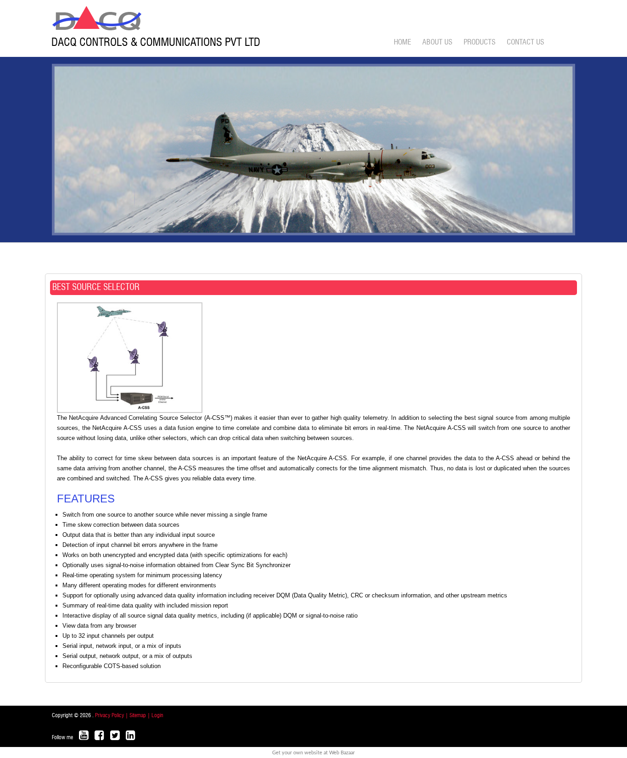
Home (402, 42)
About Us (437, 42)
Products (480, 42)
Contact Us (525, 42)
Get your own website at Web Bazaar (313, 752)
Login (157, 715)
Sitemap (138, 715)
